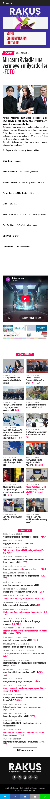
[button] (5, 796)
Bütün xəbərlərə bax (25, 750)
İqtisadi (8, 52)
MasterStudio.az (29, 790)
